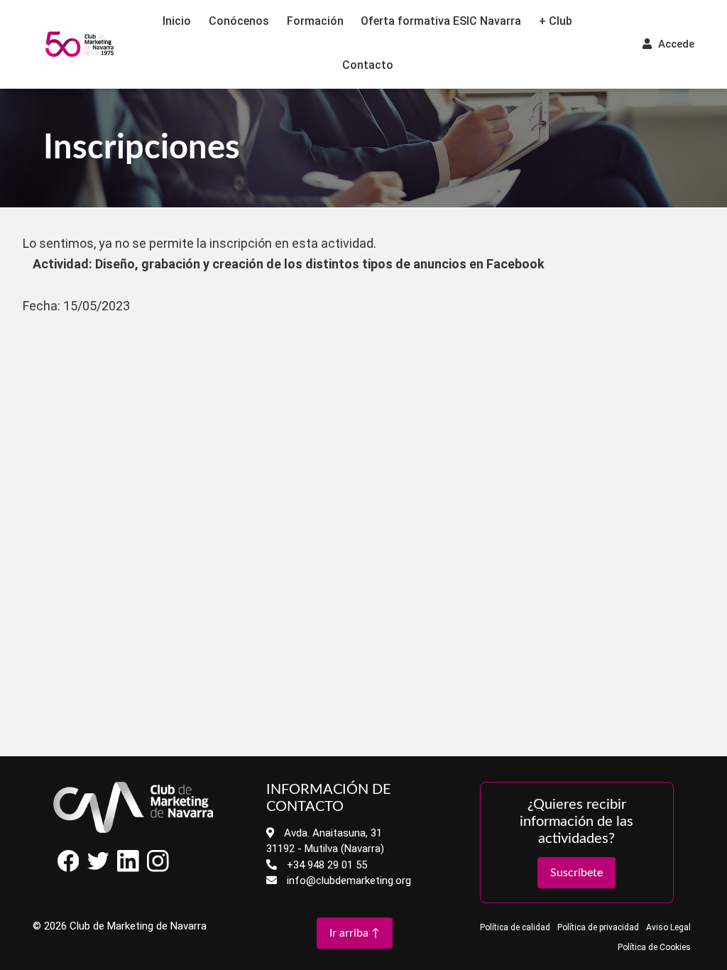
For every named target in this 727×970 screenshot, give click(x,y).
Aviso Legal (668, 927)
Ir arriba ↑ (354, 933)
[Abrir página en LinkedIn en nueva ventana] (128, 868)
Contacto (367, 65)
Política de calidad (515, 927)
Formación (315, 21)
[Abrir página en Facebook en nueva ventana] (68, 868)
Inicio (177, 21)
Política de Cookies (654, 947)
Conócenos (239, 21)
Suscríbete (576, 872)
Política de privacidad (598, 927)
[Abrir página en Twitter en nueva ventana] (98, 868)
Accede (674, 44)
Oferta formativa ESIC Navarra (441, 21)
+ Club (555, 21)
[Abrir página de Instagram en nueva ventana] (158, 868)
